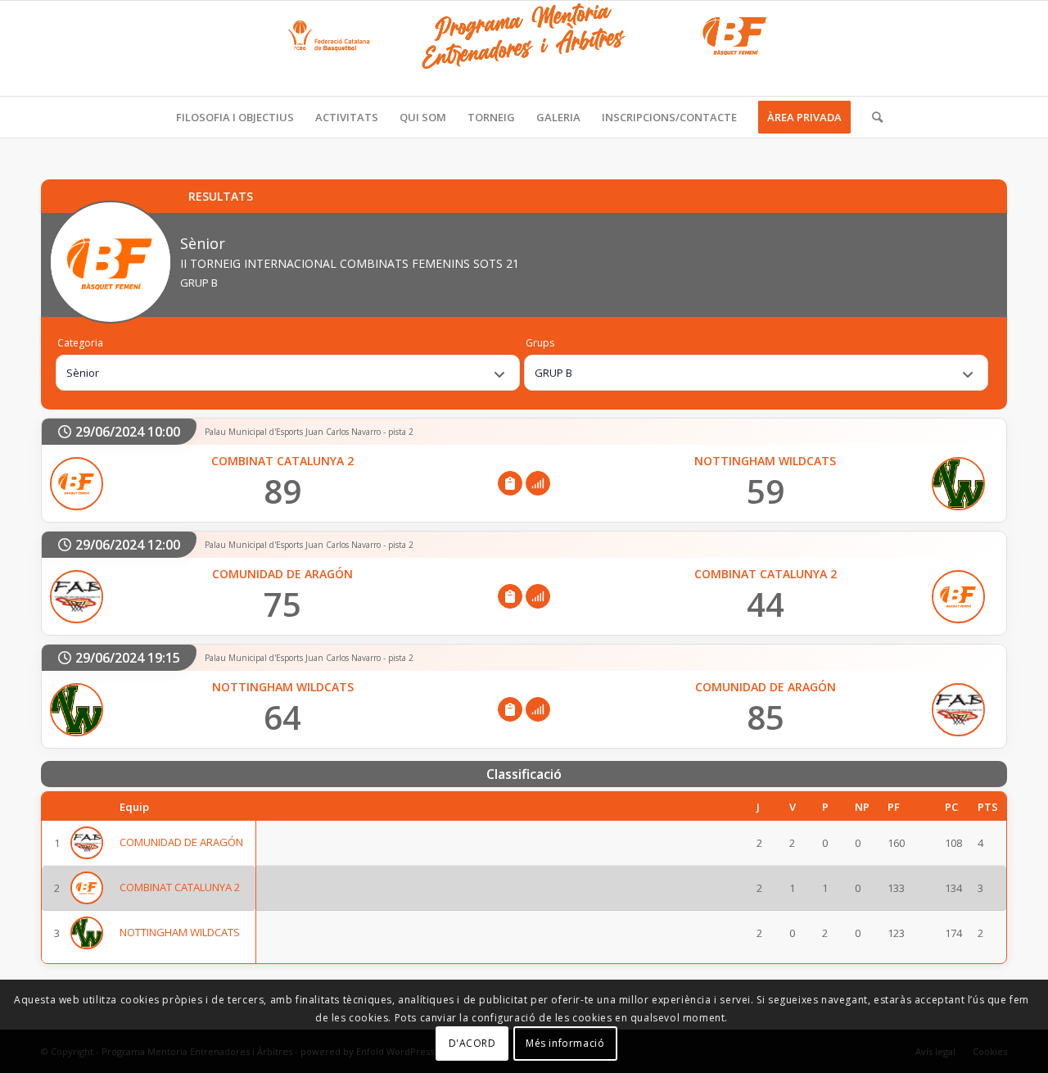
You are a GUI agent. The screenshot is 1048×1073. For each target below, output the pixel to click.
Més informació (565, 1044)
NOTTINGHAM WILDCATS (180, 933)
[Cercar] (872, 117)
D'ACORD (472, 1044)
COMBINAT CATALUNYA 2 (180, 888)
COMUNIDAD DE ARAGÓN (181, 842)
